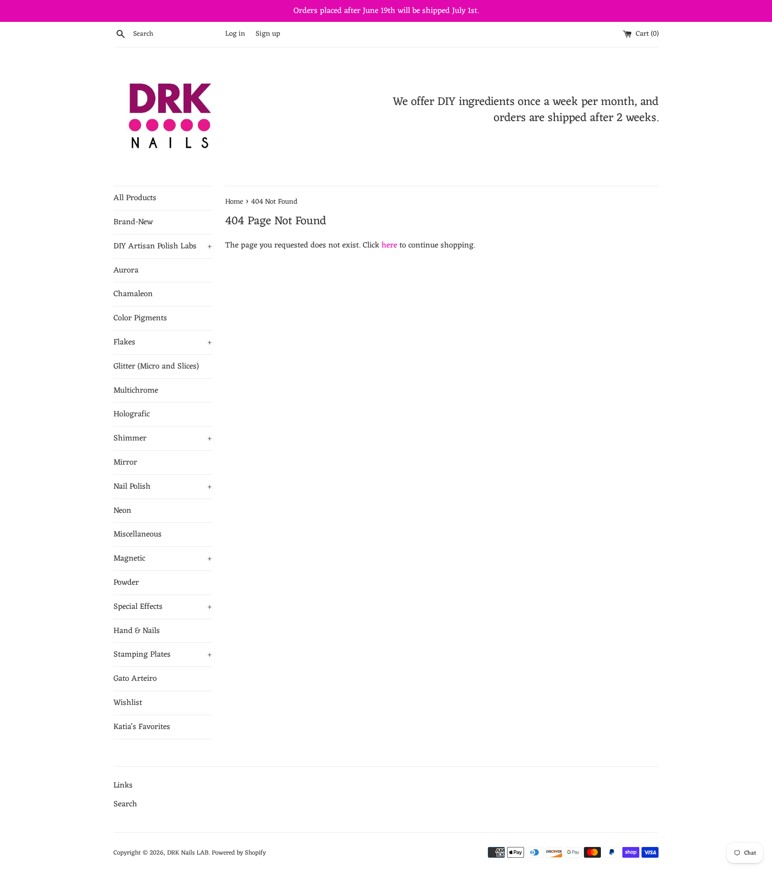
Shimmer (162, 438)
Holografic (131, 414)
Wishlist (127, 703)
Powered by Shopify (239, 853)
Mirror (125, 462)
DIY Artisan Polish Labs (162, 246)
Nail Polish (162, 486)
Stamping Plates (162, 654)
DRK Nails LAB (188, 853)
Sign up (268, 33)
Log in (235, 33)
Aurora (125, 270)
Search (125, 804)
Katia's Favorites (141, 727)
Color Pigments (140, 318)
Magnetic (162, 558)
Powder (126, 582)
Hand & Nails (136, 631)
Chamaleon (133, 294)
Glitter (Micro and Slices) (156, 366)
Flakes (162, 342)
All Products (134, 198)
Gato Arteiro (135, 678)
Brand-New (133, 222)
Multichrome (135, 390)
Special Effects (162, 607)
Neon (122, 510)
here (389, 245)
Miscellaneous (137, 534)
